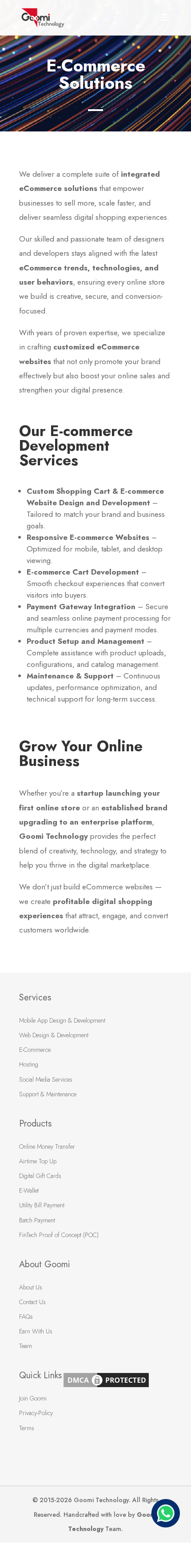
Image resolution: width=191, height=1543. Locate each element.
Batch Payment (37, 1220)
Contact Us (32, 1301)
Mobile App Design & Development (62, 1020)
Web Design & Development (53, 1035)
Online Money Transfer (47, 1146)
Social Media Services (45, 1079)
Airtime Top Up (37, 1161)
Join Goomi (33, 1398)
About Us (30, 1287)
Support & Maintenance (47, 1094)
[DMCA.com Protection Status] (106, 1386)
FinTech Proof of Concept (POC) (59, 1234)
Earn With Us (35, 1331)
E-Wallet (29, 1190)
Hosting (28, 1064)
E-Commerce (35, 1049)
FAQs (26, 1316)
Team (25, 1345)
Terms (26, 1428)
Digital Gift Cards (40, 1175)
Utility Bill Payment (41, 1205)
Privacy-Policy (36, 1412)
